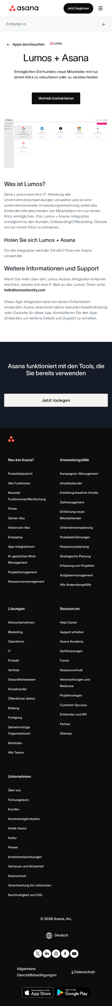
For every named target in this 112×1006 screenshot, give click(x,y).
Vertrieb (13, 670)
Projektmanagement (22, 572)
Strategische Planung (75, 556)
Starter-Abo (16, 518)
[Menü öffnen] (100, 8)
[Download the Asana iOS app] (37, 992)
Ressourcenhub (71, 670)
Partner (65, 724)
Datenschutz (17, 876)
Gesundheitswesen (22, 679)
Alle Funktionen (19, 483)
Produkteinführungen (75, 537)
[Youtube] (74, 953)
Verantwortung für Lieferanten (29, 885)
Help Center (68, 622)
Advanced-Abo (19, 527)
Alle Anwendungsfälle (75, 584)
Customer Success (73, 705)
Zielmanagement (72, 502)
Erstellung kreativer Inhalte (79, 492)
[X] (38, 953)
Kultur (12, 838)
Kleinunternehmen (21, 622)
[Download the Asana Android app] (72, 992)
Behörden (15, 743)
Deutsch (61, 935)
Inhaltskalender (71, 483)
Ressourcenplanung (74, 546)
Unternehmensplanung (76, 527)
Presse (13, 847)
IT (9, 651)
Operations (16, 641)
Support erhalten (72, 632)
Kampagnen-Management (79, 473)
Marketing (15, 632)
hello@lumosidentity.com (24, 290)
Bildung (13, 708)
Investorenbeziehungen (25, 857)
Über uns (14, 790)
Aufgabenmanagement (76, 575)
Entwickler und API (73, 714)
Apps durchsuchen (29, 44)
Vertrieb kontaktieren (56, 98)
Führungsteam (18, 799)
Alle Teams (16, 752)
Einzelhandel (17, 689)
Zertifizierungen (71, 651)
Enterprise (15, 537)
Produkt (13, 660)
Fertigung (15, 717)
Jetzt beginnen (78, 8)
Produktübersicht (20, 473)
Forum (64, 660)
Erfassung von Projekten (77, 565)
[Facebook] (65, 953)
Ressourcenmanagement (26, 581)
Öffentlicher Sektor (21, 698)
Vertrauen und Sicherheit (26, 866)
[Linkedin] (47, 953)
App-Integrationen (21, 546)
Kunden (13, 809)
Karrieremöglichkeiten (24, 818)
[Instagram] (56, 953)
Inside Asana (17, 828)
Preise (12, 508)
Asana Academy (71, 641)
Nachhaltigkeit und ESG (25, 895)
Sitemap (66, 733)
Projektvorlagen (71, 695)
